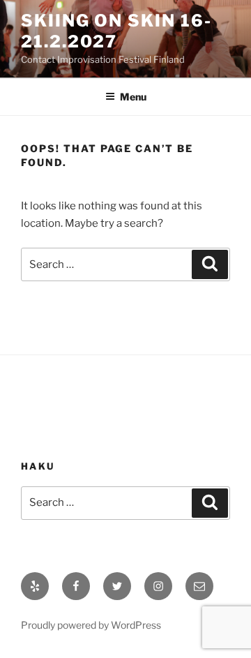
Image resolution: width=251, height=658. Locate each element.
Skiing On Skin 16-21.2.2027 (116, 31)
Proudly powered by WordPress (91, 625)
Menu (133, 97)
